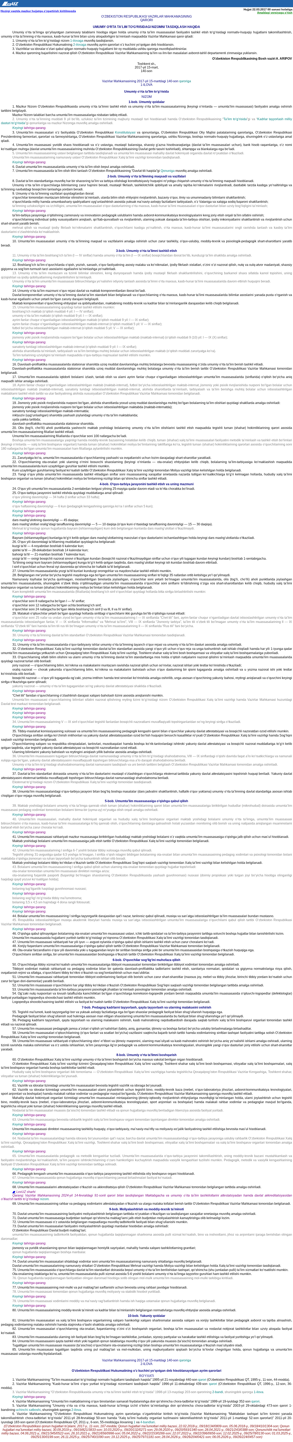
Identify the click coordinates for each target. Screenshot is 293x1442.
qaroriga (185, 81)
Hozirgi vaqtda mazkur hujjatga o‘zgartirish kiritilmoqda (38, 11)
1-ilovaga (77, 40)
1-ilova (258, 1392)
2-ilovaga (80, 44)
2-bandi (217, 1392)
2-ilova (76, 1409)
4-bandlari (147, 1422)
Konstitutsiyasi (125, 132)
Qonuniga (168, 170)
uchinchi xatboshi (28, 1409)
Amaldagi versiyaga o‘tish (274, 12)
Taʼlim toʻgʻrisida (235, 119)
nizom (44, 1199)
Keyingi (17, 128)
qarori (202, 1379)
